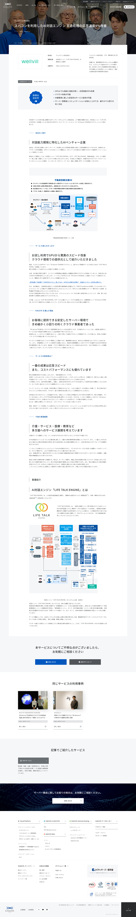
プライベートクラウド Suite (27, 836)
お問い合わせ (52, 662)
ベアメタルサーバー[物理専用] (27, 833)
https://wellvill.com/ (62, 66)
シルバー (47, 846)
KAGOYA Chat (75, 841)
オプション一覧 (82, 7)
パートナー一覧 (22, 879)
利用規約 (107, 905)
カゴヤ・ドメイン (100, 833)
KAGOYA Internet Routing (80, 821)
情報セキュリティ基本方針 (95, 905)
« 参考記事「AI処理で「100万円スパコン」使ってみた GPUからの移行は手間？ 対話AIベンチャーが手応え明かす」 (65, 282)
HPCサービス (27, 761)
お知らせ (118, 1)
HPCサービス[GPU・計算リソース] (29, 839)
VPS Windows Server (50, 830)
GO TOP (128, 910)
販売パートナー (22, 873)
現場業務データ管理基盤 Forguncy (29, 846)
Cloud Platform (25, 821)
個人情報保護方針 (81, 905)
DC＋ (20, 857)
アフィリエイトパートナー (25, 876)
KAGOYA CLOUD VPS (53, 821)
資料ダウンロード (86, 662)
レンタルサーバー (76, 830)
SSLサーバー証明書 (101, 835)
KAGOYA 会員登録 (115, 7)
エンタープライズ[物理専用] (53, 849)
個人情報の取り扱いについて (66, 905)
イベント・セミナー (108, 1)
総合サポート (95, 7)
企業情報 (22, 910)
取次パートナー (22, 870)
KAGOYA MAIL (50, 834)
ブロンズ (47, 843)
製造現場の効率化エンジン (26, 849)
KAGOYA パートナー (128, 1)
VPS (45, 827)
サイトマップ (115, 905)
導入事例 (85, 1)
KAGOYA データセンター (103, 821)
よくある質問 (43, 879)
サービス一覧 (71, 7)
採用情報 (31, 910)
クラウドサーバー (24, 830)
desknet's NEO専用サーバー (79, 838)
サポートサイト (59, 874)
